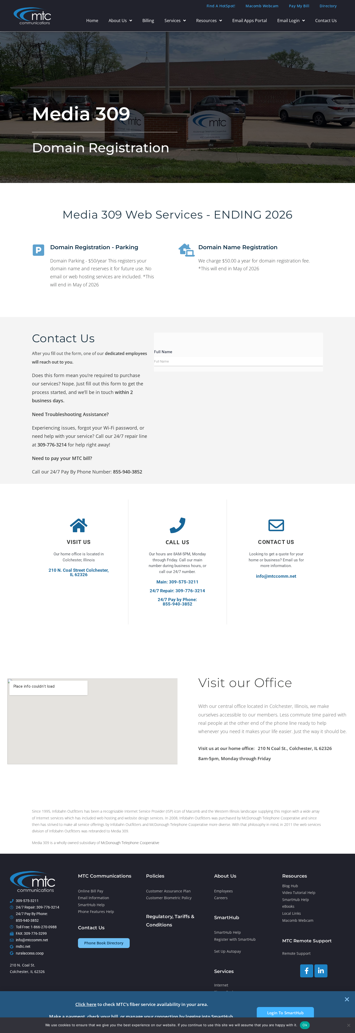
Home (92, 20)
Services (173, 20)
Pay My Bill (299, 5)
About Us (118, 20)
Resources (206, 20)
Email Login (288, 20)
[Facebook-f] (306, 970)
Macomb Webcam (262, 5)
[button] (347, 999)
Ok (305, 1025)
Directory (328, 5)
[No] (348, 1025)
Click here (85, 1004)
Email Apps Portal (249, 20)
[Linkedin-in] (320, 970)
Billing (148, 20)
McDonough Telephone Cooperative (130, 842)
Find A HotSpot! (221, 5)
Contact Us (326, 20)
